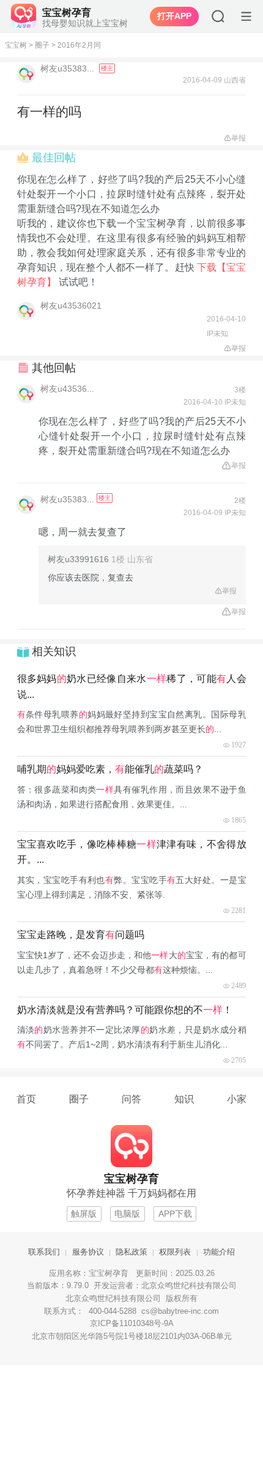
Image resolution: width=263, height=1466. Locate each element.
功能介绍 (219, 1252)
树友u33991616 (78, 559)
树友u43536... (67, 389)
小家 (236, 1098)
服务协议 (88, 1252)
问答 (131, 1098)
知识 (184, 1098)
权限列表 (175, 1252)
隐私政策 (131, 1252)
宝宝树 (16, 45)
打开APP (174, 16)
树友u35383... (68, 68)
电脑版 (127, 1214)
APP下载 (175, 1214)
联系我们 (44, 1252)
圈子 (42, 45)
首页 (26, 1098)
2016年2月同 (79, 45)
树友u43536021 (71, 305)
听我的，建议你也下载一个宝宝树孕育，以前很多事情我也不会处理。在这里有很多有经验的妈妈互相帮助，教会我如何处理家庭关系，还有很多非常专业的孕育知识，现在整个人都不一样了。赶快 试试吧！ (131, 252)
